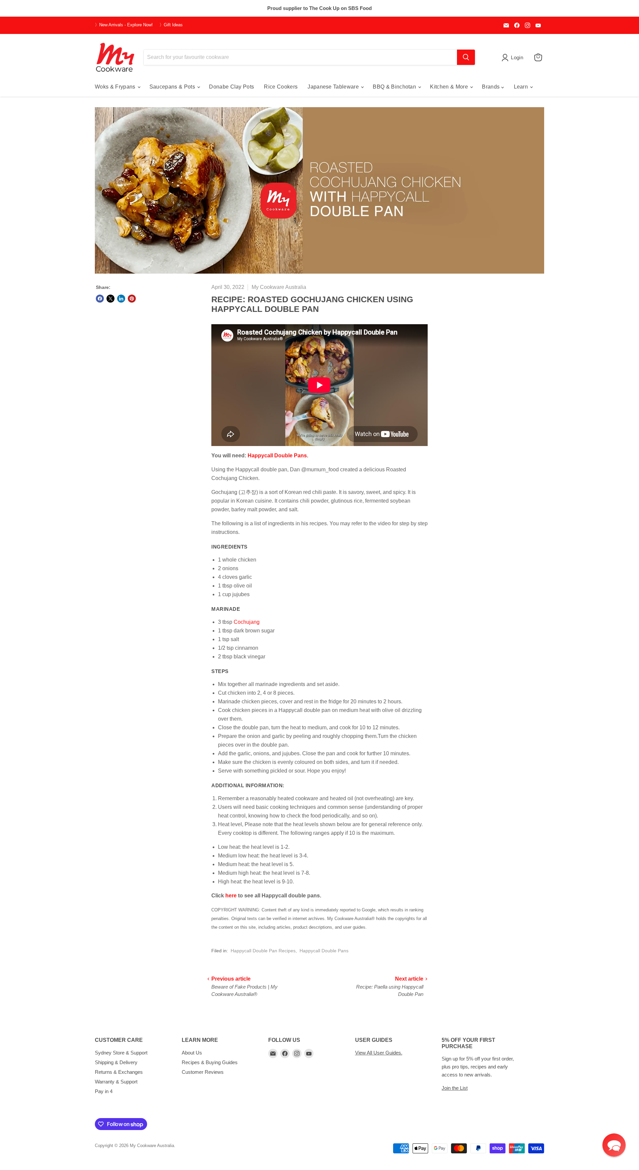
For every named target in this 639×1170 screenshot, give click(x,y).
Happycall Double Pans (277, 455)
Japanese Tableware (334, 87)
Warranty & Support (116, 1081)
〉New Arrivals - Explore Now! (124, 25)
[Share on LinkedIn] (121, 299)
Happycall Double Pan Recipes (263, 950)
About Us (192, 1052)
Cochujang (247, 622)
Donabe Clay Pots (231, 87)
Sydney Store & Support (121, 1052)
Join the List (455, 1088)
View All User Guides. (378, 1052)
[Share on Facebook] (100, 299)
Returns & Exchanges (119, 1072)
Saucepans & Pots (172, 87)
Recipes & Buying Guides (210, 1062)
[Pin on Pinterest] (132, 299)
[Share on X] (110, 299)
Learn (522, 87)
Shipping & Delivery (116, 1062)
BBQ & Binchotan (395, 87)
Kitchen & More (449, 87)
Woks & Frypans (116, 87)
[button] (614, 1145)
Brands (491, 87)
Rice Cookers (281, 87)
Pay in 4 (103, 1091)
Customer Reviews (203, 1072)
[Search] (466, 57)
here (231, 895)
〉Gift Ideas (171, 25)
